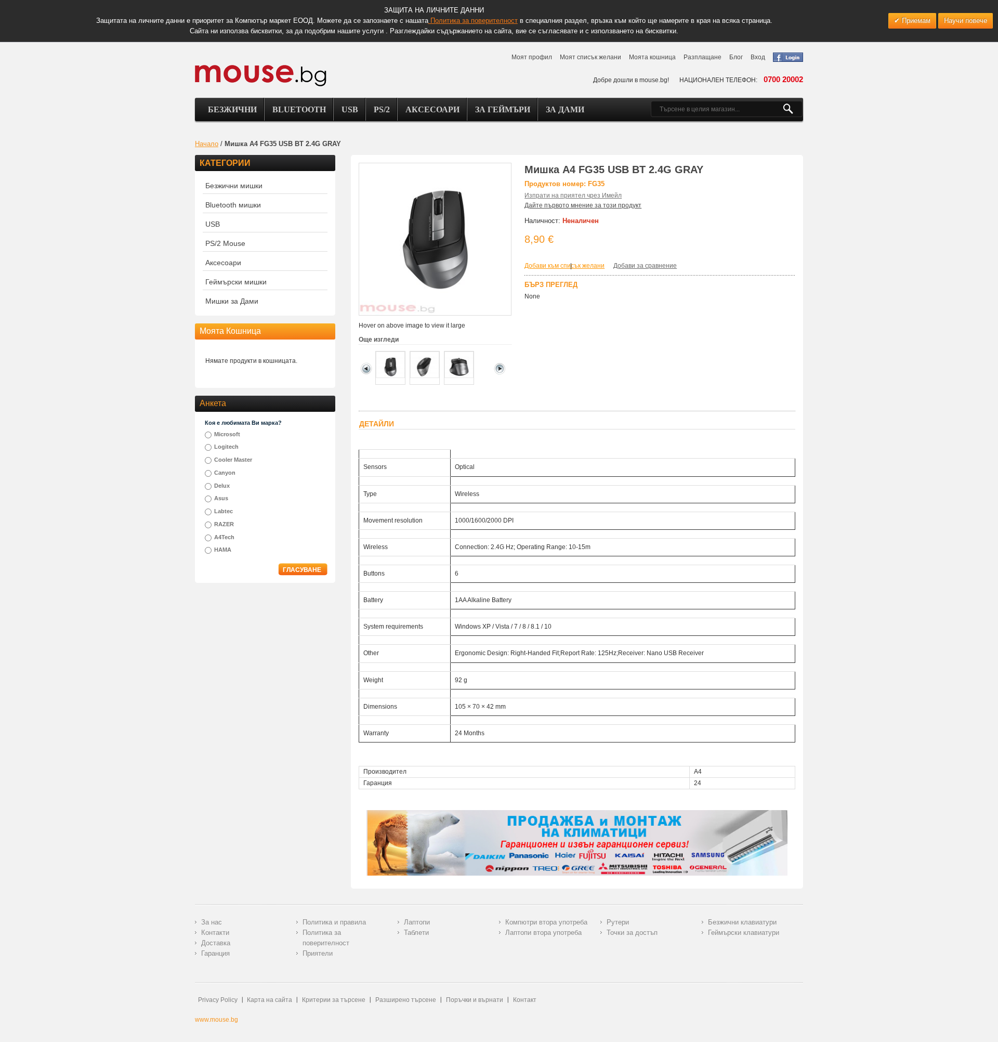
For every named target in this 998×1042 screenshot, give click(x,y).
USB (350, 109)
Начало (206, 144)
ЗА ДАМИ (565, 109)
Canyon (224, 473)
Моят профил (531, 57)
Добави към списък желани (564, 265)
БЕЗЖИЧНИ (232, 109)
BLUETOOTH (299, 109)
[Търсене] (792, 109)
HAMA (222, 549)
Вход (758, 57)
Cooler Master (233, 460)
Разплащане (702, 57)
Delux (222, 486)
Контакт (524, 1000)
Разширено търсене (405, 1000)
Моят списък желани (590, 57)
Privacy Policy (218, 1000)
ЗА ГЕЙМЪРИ (502, 109)
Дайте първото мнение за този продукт (582, 205)
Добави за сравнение (645, 265)
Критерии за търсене (333, 1000)
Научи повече (965, 20)
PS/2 (382, 109)
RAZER (224, 524)
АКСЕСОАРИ (432, 109)
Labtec (223, 511)
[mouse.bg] (260, 75)
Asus (221, 498)
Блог (736, 57)
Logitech (226, 447)
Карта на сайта (269, 1000)
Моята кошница (652, 57)
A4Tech (224, 537)
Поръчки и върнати (474, 1000)
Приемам (915, 20)
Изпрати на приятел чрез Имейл (573, 195)
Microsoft (227, 434)
